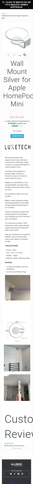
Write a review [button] (16, 448)
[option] (17, 37)
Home (4, 13)
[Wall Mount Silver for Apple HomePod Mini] (9, 55)
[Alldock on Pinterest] (18, 474)
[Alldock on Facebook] (15, 474)
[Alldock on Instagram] (22, 474)
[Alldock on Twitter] (11, 474)
